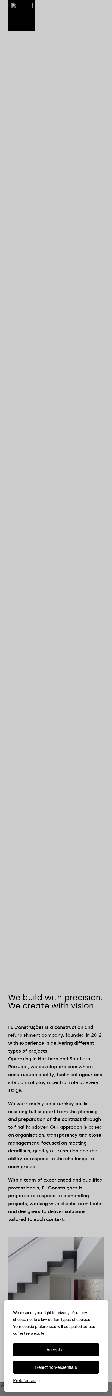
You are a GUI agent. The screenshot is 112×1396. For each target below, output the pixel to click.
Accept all (56, 1349)
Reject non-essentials (56, 1367)
